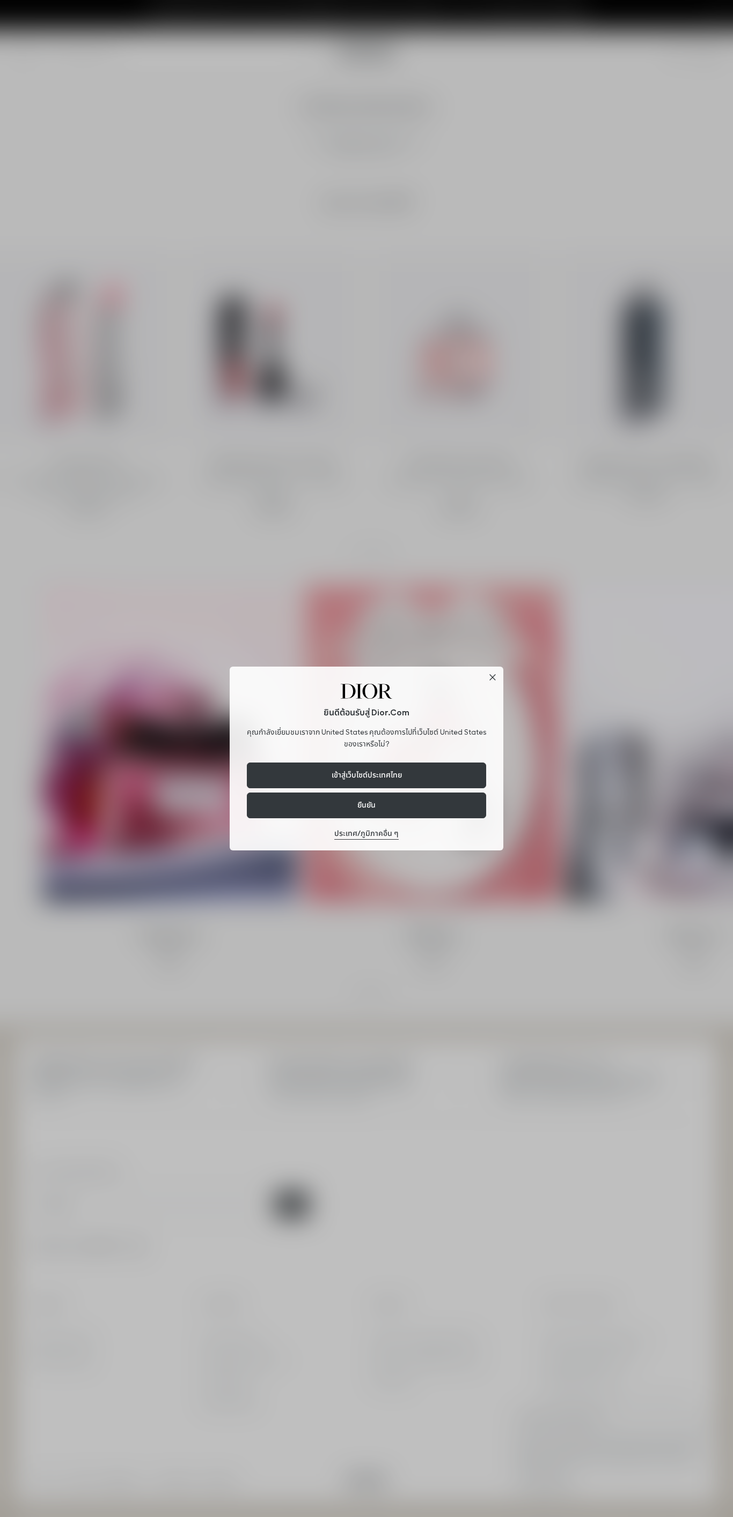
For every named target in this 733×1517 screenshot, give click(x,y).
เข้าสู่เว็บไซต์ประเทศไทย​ (367, 775)
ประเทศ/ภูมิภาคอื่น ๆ (366, 833)
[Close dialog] (492, 677)
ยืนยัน (366, 805)
